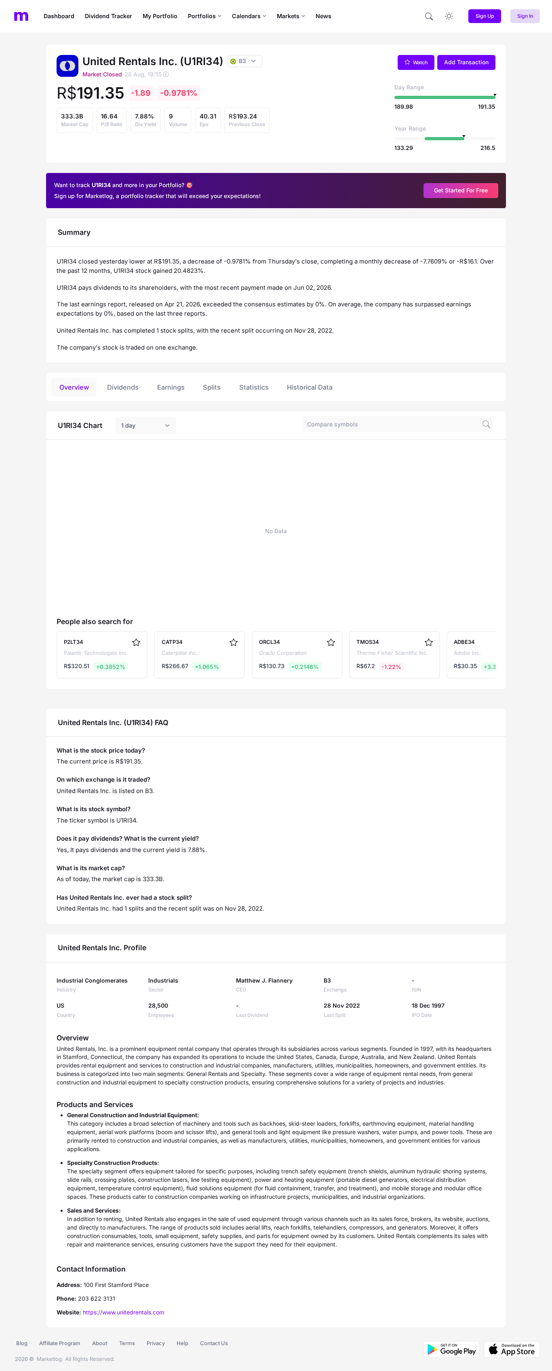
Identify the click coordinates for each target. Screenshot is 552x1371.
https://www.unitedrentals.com (123, 1312)
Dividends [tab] (123, 387)
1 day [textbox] (128, 425)
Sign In (525, 16)
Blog (21, 1343)
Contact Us (214, 1343)
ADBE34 (464, 642)
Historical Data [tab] (310, 387)
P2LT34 (73, 642)
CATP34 (172, 642)
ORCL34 (269, 642)
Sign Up (485, 16)
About (99, 1343)
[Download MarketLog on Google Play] (451, 1349)
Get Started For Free (461, 190)
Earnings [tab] (171, 387)
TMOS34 (367, 642)
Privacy (156, 1343)
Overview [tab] (74, 387)
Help (182, 1343)
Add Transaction (466, 62)
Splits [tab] (212, 387)
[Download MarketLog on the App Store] (510, 1349)
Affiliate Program (59, 1343)
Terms (127, 1343)
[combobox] (146, 426)
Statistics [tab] (254, 387)
